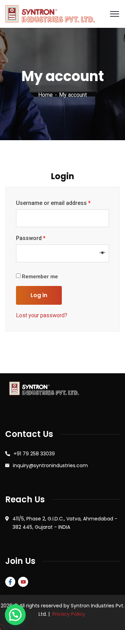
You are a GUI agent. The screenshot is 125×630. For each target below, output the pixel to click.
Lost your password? (41, 315)
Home (45, 94)
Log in (39, 295)
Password (30, 238)
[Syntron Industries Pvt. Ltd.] (50, 13)
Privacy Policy (68, 614)
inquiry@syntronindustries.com (50, 465)
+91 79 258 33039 (34, 453)
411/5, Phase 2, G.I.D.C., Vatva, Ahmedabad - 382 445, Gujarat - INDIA (64, 523)
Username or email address (53, 203)
